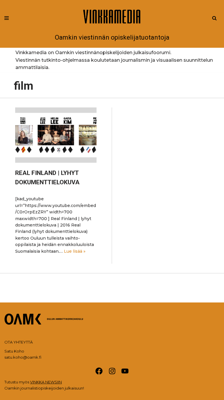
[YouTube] (125, 371)
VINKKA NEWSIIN (46, 382)
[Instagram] (112, 371)
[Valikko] (6, 18)
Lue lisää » (74, 251)
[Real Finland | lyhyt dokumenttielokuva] (56, 135)
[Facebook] (99, 371)
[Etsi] (214, 18)
